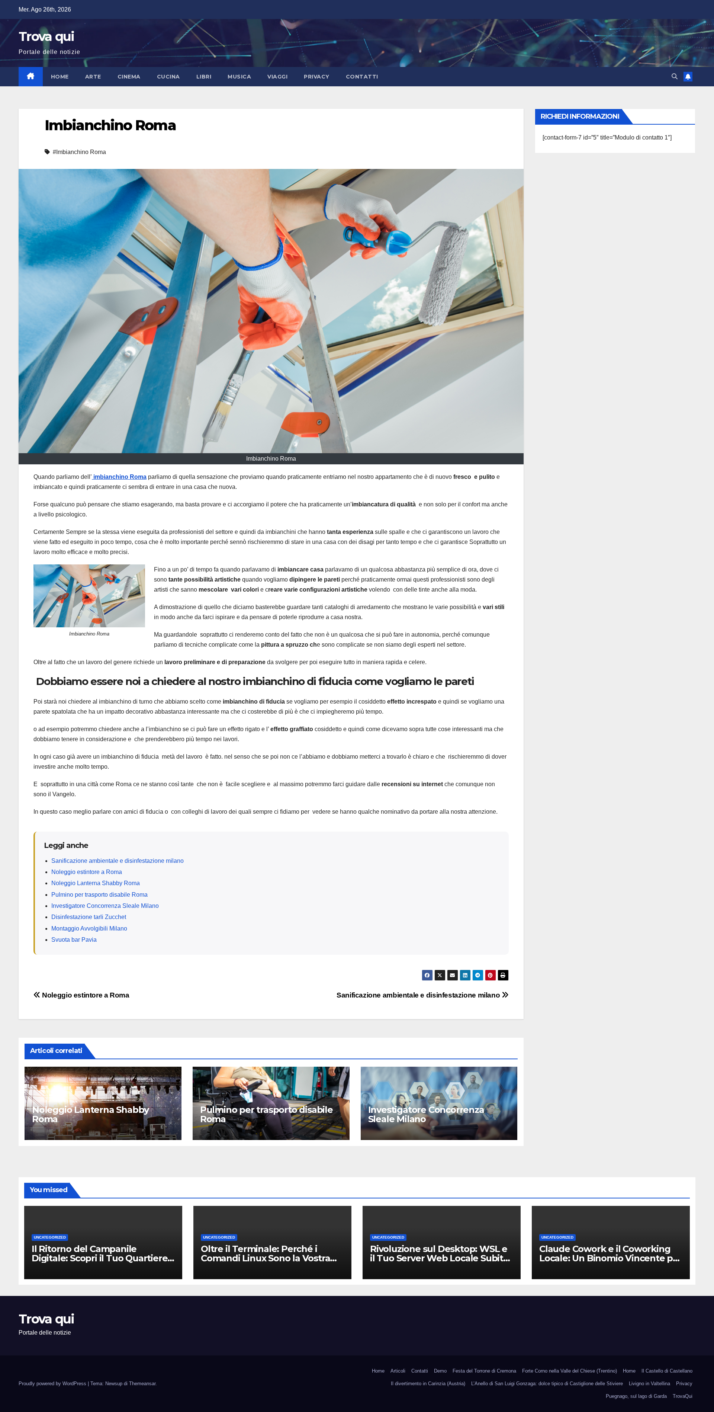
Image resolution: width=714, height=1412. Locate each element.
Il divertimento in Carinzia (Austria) (428, 1383)
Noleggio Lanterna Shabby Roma (95, 883)
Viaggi (277, 76)
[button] (675, 76)
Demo (440, 1371)
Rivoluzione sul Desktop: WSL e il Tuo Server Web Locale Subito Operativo (439, 1258)
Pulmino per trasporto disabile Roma (99, 894)
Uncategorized (50, 1237)
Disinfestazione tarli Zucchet (88, 917)
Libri (204, 76)
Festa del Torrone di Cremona (484, 1371)
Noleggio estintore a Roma (86, 872)
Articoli (397, 1371)
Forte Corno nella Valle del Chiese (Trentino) (569, 1371)
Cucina (168, 76)
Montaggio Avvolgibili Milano (89, 928)
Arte (93, 76)
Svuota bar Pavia (74, 939)
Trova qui (46, 36)
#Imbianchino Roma (79, 152)
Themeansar (142, 1383)
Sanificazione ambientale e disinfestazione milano (117, 861)
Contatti (362, 76)
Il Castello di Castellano (666, 1371)
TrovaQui (682, 1396)
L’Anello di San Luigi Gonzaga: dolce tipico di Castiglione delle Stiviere (547, 1383)
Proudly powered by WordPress (53, 1383)
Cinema (129, 76)
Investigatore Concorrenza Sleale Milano (105, 906)
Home (60, 76)
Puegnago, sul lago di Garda (636, 1396)
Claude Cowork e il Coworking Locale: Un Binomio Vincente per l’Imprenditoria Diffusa (610, 1258)
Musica (239, 76)
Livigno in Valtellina (649, 1383)
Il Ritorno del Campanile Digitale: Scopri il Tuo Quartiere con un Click (99, 1258)
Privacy (316, 76)
